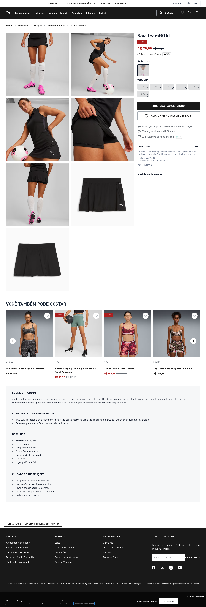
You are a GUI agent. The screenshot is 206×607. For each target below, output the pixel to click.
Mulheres (39, 12)
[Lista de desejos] (182, 13)
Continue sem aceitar (195, 597)
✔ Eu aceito (168, 601)
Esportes (77, 12)
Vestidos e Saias (56, 25)
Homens (52, 12)
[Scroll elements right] (193, 341)
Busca (169, 12)
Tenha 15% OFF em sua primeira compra (30, 523)
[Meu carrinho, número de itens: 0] (190, 13)
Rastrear (177, 3)
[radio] (143, 70)
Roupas (38, 25)
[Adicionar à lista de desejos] (47, 316)
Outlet (102, 12)
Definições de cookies (147, 601)
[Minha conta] (197, 13)
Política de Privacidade (84, 603)
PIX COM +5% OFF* (52, 3)
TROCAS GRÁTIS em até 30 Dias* (113, 3)
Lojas (195, 3)
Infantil (64, 12)
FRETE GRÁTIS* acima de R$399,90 (80, 3)
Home (9, 25)
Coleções (90, 12)
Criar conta (193, 557)
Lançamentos (22, 12)
